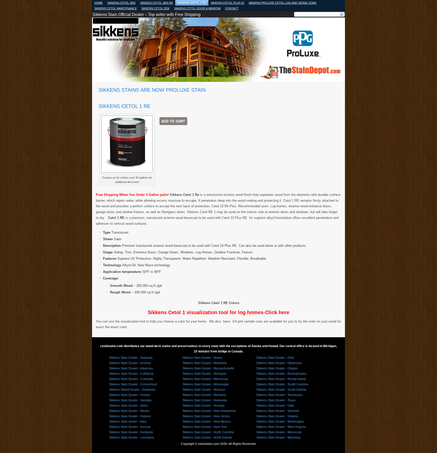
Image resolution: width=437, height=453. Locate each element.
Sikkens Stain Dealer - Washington (280, 421)
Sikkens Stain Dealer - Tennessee (279, 395)
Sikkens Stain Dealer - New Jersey (206, 416)
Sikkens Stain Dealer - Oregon (277, 368)
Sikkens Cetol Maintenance (115, 8)
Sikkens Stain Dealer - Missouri (203, 389)
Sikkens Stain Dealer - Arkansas (131, 368)
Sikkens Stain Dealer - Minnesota (205, 379)
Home (98, 2)
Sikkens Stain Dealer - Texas (276, 400)
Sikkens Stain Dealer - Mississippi (205, 384)
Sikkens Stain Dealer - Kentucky (131, 432)
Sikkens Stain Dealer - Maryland (204, 363)
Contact (231, 8)
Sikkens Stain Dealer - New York (204, 427)
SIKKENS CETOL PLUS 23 (227, 2)
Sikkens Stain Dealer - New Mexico (206, 421)
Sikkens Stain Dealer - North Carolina (208, 432)
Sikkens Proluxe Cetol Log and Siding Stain (282, 2)
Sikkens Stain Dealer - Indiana (130, 416)
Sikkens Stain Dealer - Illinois (129, 411)
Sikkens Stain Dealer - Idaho (128, 405)
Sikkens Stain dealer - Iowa (127, 421)
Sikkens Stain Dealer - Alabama (130, 358)
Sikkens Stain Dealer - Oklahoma (279, 363)
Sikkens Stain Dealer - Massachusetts (208, 368)
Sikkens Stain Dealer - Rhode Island (281, 379)
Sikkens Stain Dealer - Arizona (130, 363)
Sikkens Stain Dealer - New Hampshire (209, 411)
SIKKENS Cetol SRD (121, 2)
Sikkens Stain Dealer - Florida (129, 395)
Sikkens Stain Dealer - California (131, 373)
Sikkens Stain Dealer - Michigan (204, 373)
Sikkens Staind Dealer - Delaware (132, 389)
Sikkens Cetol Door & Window (197, 8)
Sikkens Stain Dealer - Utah (275, 405)
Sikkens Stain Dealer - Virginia (277, 416)
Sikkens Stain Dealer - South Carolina (282, 384)
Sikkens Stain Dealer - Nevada (203, 405)
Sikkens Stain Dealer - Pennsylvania (281, 373)
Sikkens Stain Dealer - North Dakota (207, 437)
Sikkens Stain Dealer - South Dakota (281, 389)
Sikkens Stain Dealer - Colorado (131, 379)
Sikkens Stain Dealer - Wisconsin (279, 432)
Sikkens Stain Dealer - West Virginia (281, 427)
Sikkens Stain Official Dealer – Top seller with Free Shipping (147, 14)
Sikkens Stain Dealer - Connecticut (133, 384)
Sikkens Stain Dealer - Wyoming (278, 437)
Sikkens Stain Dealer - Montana (204, 395)
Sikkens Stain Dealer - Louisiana (131, 437)
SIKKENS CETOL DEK (155, 8)
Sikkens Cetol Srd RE (156, 2)
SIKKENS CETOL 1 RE (192, 2)
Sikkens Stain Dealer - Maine (202, 358)
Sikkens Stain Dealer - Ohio (275, 358)
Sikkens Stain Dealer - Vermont (277, 411)
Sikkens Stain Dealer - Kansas (130, 427)
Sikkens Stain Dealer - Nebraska (204, 400)
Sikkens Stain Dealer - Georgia (130, 400)
